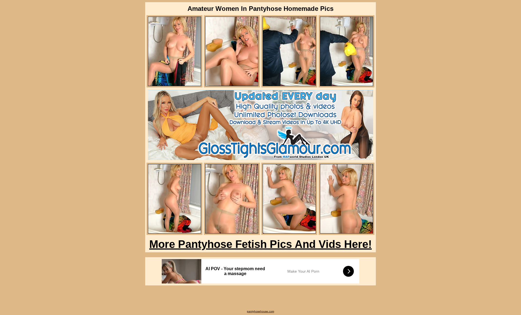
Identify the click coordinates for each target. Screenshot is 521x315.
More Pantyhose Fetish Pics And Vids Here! (260, 244)
